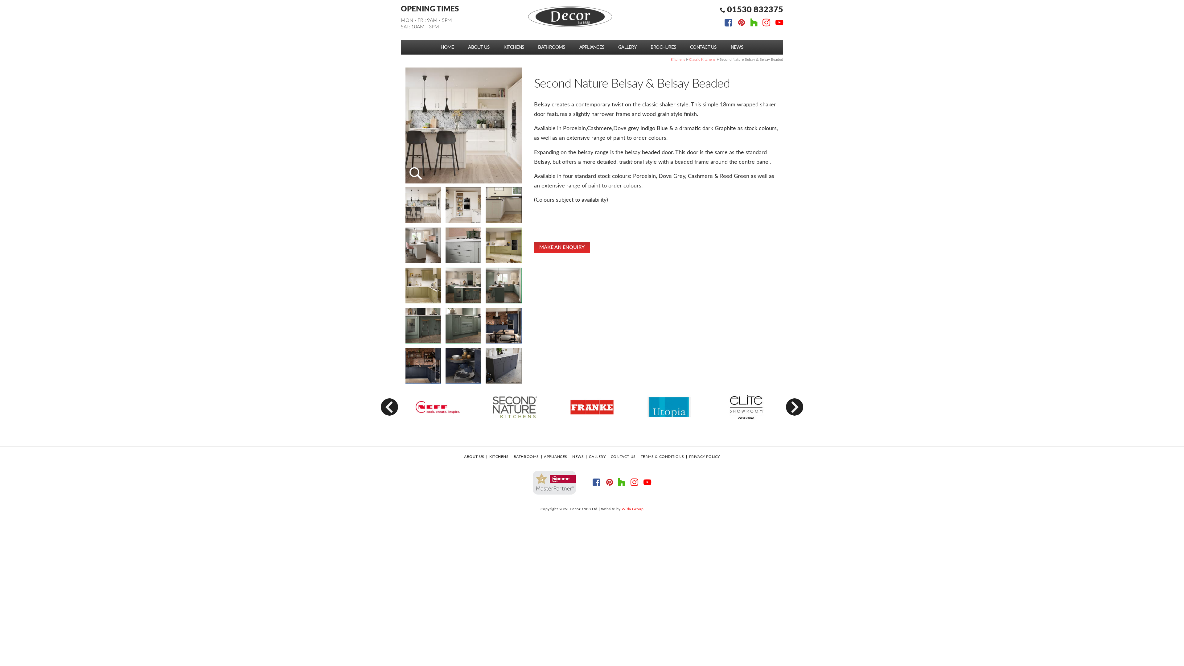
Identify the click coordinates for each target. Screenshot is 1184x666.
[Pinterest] (741, 23)
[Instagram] (766, 23)
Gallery (627, 47)
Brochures (663, 47)
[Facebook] (728, 23)
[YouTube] (779, 23)
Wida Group (632, 509)
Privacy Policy (704, 456)
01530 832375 (755, 10)
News (737, 47)
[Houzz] (754, 23)
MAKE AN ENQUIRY (562, 247)
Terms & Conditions (662, 456)
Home (447, 47)
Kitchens (514, 47)
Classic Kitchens (702, 59)
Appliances (591, 47)
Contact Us (703, 47)
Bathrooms (551, 47)
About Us (478, 47)
